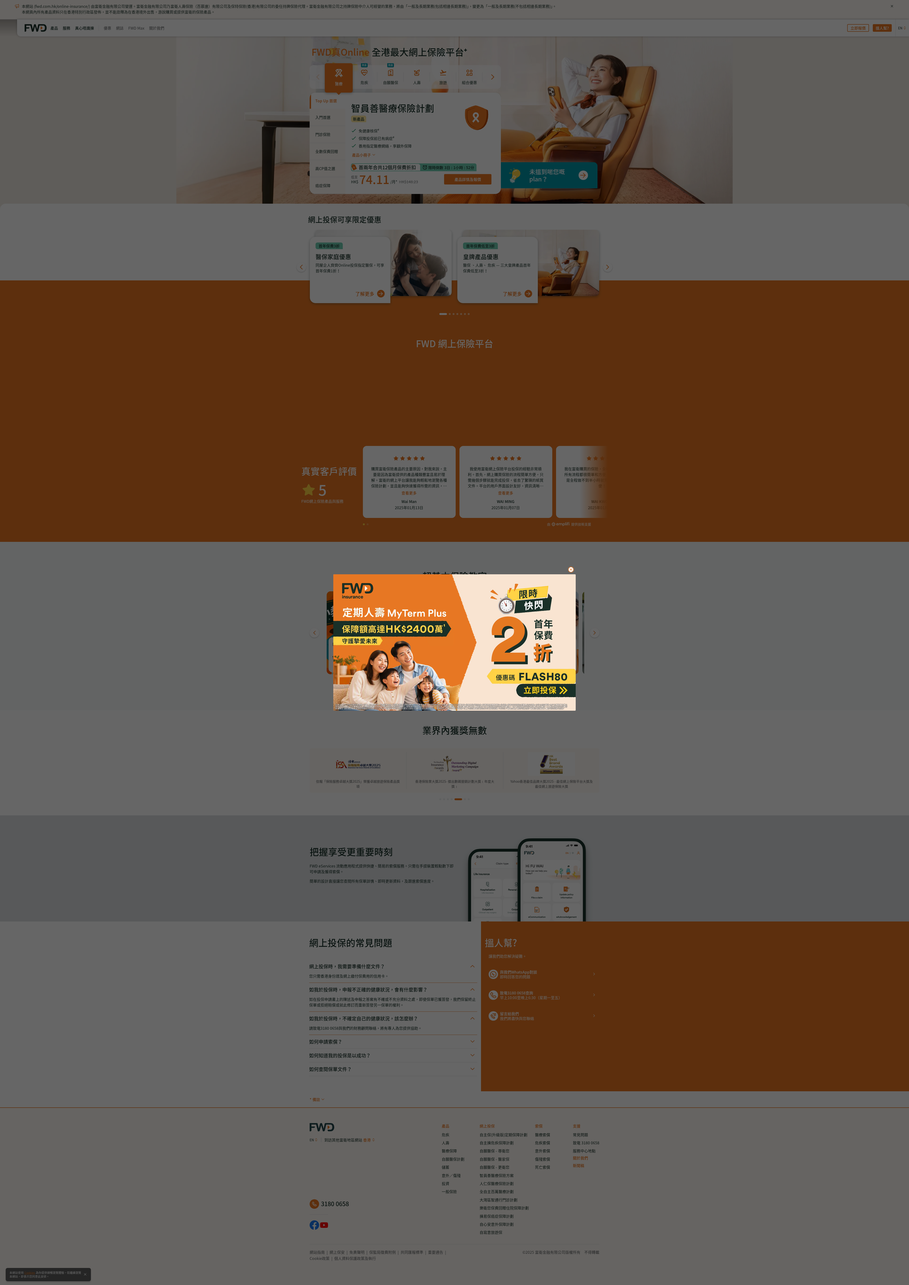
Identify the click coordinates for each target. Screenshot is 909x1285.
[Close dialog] (571, 569)
